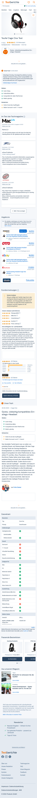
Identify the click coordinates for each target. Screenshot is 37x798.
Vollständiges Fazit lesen (10, 83)
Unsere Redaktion (7, 766)
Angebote (16, 10)
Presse (3, 769)
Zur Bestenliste (15, 659)
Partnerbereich (6, 775)
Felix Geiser (17, 487)
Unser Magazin (25, 769)
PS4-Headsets (6, 6)
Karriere (3, 772)
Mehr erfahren (8, 225)
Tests (10, 10)
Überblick (4, 10)
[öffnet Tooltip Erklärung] (24, 117)
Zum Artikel (15, 680)
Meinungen (24, 10)
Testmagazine (24, 763)
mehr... (33, 627)
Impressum (5, 786)
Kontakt (22, 775)
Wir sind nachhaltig (31, 6)
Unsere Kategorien (7, 778)
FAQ (21, 766)
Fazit (30, 10)
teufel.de (25, 631)
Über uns (4, 763)
